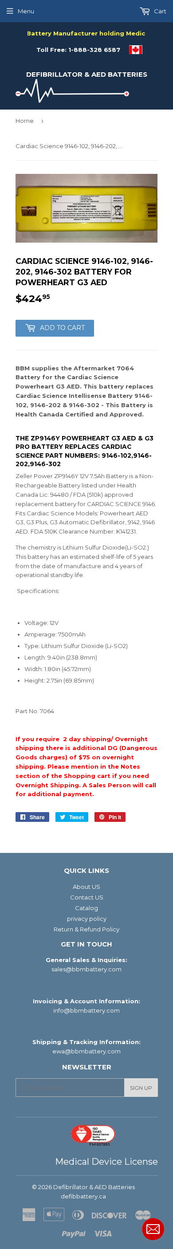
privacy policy (86, 918)
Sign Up (141, 1087)
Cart (159, 11)
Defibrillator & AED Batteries (86, 74)
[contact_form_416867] (153, 1229)
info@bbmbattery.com (86, 1010)
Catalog (86, 907)
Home (25, 120)
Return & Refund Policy (86, 929)
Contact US (86, 897)
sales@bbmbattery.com (86, 969)
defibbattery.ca (83, 1196)
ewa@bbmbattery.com (86, 1051)
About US (86, 886)
